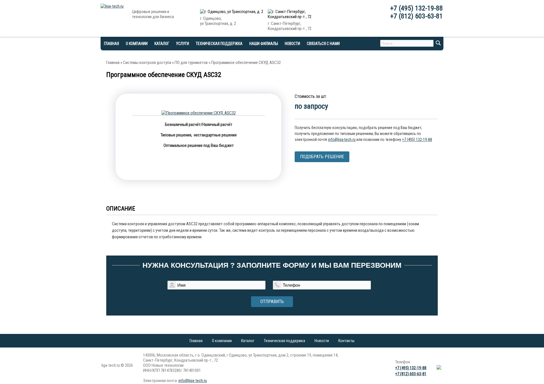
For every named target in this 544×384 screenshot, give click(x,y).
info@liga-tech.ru (342, 139)
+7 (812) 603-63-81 (416, 16)
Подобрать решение (322, 156)
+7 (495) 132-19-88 (416, 8)
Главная (113, 62)
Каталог (247, 340)
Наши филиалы (263, 43)
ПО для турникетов (191, 62)
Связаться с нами (323, 43)
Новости (292, 43)
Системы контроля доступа (147, 62)
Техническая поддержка (219, 43)
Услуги (182, 43)
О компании (137, 43)
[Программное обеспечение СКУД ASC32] (199, 112)
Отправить (272, 301)
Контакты (346, 340)
